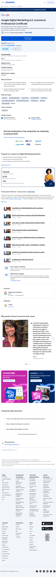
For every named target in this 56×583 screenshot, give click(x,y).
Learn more (18, 45)
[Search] (44, 2)
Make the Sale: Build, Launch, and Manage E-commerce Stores (31, 245)
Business (13, 6)
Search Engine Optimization (8, 101)
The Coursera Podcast (19, 534)
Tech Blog (18, 537)
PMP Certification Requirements (47, 506)
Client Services (34, 101)
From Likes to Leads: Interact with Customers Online (28, 223)
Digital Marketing (5, 487)
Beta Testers (19, 529)
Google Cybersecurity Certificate (19, 482)
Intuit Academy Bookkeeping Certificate (19, 514)
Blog (17, 531)
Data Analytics (5, 485)
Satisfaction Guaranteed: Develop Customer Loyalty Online (30, 252)
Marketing (20, 6)
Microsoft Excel (5, 493)
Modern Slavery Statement (32, 547)
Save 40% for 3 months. (40, 9)
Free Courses (5, 558)
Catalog (3, 533)
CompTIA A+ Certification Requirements (46, 486)
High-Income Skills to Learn (47, 499)
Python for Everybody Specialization (32, 514)
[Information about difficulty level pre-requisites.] (14, 64)
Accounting (4, 477)
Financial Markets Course (33, 502)
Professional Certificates (5, 538)
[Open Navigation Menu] (3, 2)
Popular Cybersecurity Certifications (46, 511)
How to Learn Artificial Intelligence (48, 502)
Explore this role (5, 165)
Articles (31, 540)
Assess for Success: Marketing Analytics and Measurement (30, 237)
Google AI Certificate (20, 479)
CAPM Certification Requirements (47, 481)
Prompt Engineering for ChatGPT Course (33, 510)
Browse (7, 6)
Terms (30, 529)
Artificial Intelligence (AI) (6, 479)
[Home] (2, 6)
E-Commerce (44, 98)
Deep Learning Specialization (32, 494)
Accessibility (32, 535)
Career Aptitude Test (47, 479)
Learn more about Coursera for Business (14, 137)
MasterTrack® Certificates (5, 542)
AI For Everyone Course (32, 486)
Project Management (6, 495)
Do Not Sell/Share (33, 550)
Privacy (31, 531)
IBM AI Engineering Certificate (20, 502)
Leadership (4, 529)
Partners (17, 527)
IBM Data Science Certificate (19, 510)
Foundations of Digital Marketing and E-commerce (27, 208)
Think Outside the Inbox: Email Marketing (25, 230)
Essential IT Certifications (46, 495)
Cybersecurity (5, 482)
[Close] (52, 9)
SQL (3, 499)
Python (3, 497)
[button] (13, 103)
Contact (31, 537)
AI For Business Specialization (32, 483)
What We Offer (5, 527)
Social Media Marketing (14, 98)
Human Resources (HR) (6, 489)
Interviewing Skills (35, 98)
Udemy (3, 560)
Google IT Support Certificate (20, 490)
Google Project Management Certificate (19, 495)
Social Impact (5, 556)
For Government (5, 549)
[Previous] (3, 338)
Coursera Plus (5, 535)
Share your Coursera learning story (47, 515)
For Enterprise (5, 547)
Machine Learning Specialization (33, 506)
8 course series (5, 54)
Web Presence (25, 98)
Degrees (4, 545)
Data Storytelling (5, 103)
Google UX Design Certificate (19, 499)
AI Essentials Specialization (32, 479)
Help (30, 533)
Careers (4, 531)
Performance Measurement (23, 101)
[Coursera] (10, 2)
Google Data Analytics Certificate (20, 486)
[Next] (53, 338)
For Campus (4, 551)
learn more (14, 450)
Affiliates (31, 544)
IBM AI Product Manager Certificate (20, 506)
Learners (18, 524)
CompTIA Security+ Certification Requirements (47, 491)
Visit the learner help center (12, 444)
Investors (31, 527)
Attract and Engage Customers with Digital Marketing (28, 215)
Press (30, 524)
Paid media (4, 98)
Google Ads (4, 110)
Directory (31, 542)
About (3, 524)
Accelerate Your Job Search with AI (22, 260)
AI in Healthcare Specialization (32, 490)
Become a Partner (6, 554)
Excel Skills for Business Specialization (32, 498)
